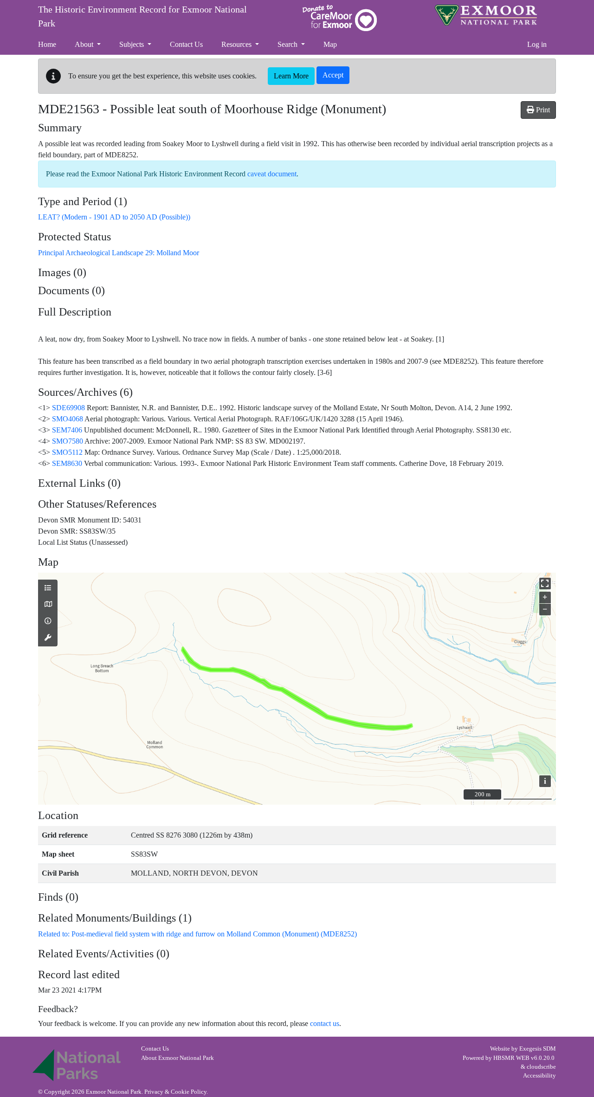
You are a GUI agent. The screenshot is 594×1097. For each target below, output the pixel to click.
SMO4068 (67, 419)
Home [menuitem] (47, 44)
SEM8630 (67, 463)
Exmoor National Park (486, 15)
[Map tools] (48, 638)
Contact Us (155, 1048)
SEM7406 (67, 430)
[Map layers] (48, 588)
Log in (537, 44)
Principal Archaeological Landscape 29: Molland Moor (118, 253)
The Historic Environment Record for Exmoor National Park (142, 16)
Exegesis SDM (537, 1048)
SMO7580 (67, 441)
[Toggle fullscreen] (545, 583)
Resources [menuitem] (237, 44)
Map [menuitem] (330, 44)
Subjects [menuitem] (132, 44)
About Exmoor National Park (177, 1058)
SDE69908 (68, 408)
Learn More (291, 76)
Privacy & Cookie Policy (175, 1092)
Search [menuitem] (288, 44)
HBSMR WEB (511, 1058)
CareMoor (340, 18)
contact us (324, 1023)
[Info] (48, 621)
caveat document (272, 174)
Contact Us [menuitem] (186, 44)
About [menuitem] (85, 44)
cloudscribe (541, 1067)
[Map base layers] (48, 604)
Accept (333, 75)
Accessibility (539, 1075)
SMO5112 (67, 452)
